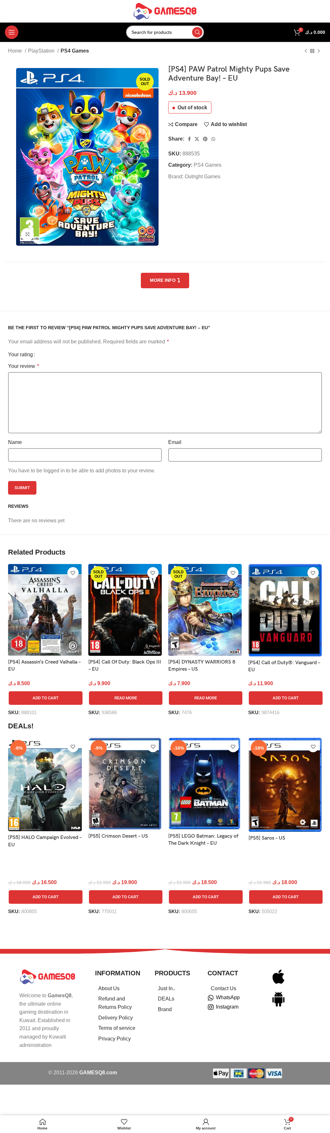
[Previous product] (306, 51)
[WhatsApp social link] (213, 139)
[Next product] (318, 51)
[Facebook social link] (189, 139)
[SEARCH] (197, 32)
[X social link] (197, 139)
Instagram (227, 1007)
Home (15, 51)
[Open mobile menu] (12, 32)
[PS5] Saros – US (266, 838)
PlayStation (42, 51)
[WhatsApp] (211, 998)
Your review (23, 366)
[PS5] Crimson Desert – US (118, 836)
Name (15, 442)
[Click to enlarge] (27, 234)
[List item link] (117, 988)
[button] (45, 698)
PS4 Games (75, 51)
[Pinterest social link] (205, 139)
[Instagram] (211, 1007)
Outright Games (202, 176)
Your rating (20, 354)
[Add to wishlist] (73, 572)
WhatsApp (228, 997)
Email (174, 442)
